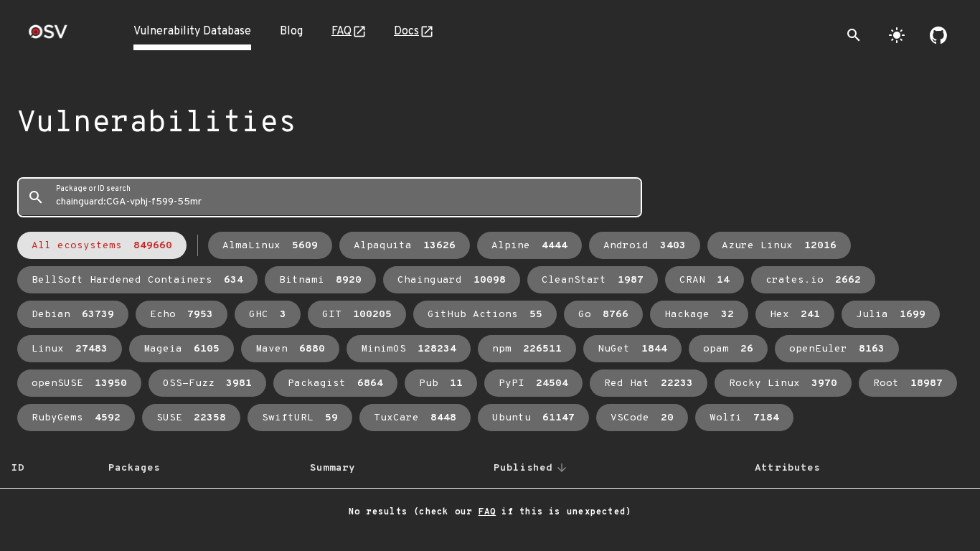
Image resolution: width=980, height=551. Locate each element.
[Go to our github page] (938, 35)
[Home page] (48, 36)
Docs (406, 31)
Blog (291, 31)
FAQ (341, 31)
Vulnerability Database (192, 31)
